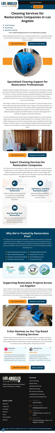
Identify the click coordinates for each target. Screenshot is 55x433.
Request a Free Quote (37, 44)
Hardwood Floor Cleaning (36, 394)
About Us (5, 404)
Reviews (5, 412)
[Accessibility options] (3, 429)
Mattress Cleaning (34, 389)
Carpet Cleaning (34, 381)
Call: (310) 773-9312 (17, 44)
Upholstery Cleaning (35, 386)
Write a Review (37, 367)
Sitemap (5, 420)
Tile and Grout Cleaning (36, 391)
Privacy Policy (7, 417)
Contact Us (6, 406)
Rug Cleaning (33, 383)
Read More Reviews (20, 367)
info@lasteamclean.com (40, 408)
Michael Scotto (37, 348)
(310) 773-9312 (37, 2)
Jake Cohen (12, 348)
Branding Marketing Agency (44, 428)
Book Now (38, 7)
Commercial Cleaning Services (38, 397)
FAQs (4, 414)
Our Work (5, 409)
